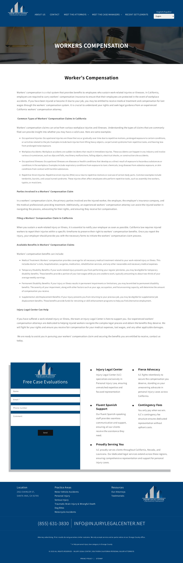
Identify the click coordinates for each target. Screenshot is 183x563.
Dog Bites (59, 507)
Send (45, 432)
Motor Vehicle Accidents (67, 491)
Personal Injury (62, 495)
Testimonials (117, 495)
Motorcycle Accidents (65, 511)
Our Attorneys (118, 491)
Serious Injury (62, 499)
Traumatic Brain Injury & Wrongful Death (75, 503)
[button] (76, 14)
